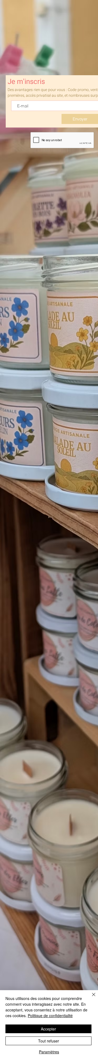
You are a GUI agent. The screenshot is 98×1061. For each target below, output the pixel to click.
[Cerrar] (90, 997)
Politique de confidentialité (50, 1015)
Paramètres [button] (49, 1051)
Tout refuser (48, 1041)
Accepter (48, 1029)
